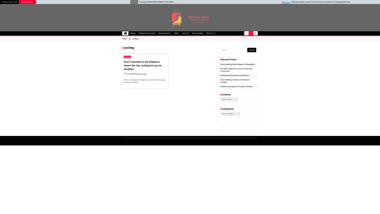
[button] (246, 33)
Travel (176, 33)
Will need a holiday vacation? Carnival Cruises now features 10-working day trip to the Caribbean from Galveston (276, 2)
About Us (209, 33)
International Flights (146, 33)
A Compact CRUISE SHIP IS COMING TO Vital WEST (103, 2)
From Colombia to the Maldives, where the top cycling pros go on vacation (142, 65)
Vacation (185, 33)
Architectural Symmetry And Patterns (234, 75)
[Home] (125, 33)
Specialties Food (164, 33)
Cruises (132, 33)
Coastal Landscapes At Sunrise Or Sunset (236, 86)
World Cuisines (197, 33)
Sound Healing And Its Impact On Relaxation (237, 64)
